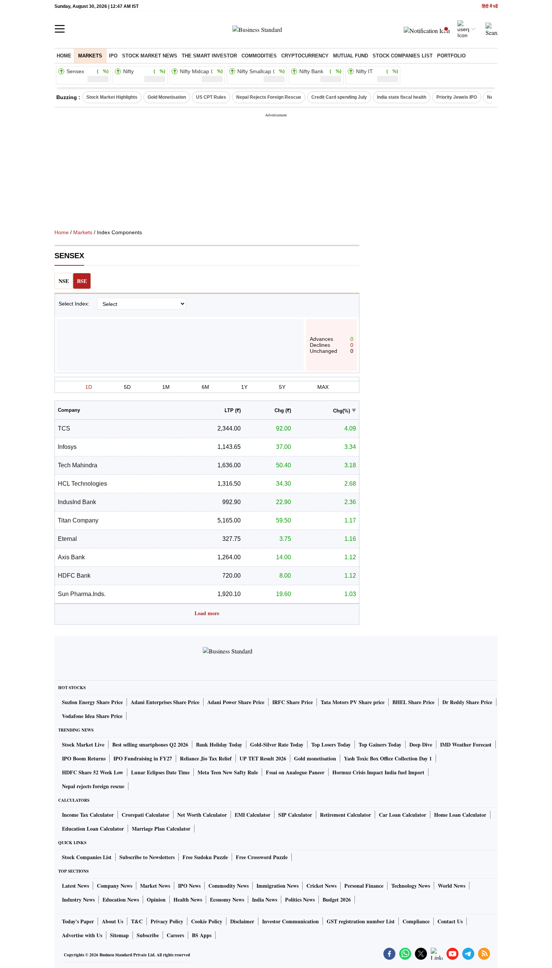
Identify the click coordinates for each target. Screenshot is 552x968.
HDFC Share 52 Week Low (92, 772)
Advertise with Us (82, 935)
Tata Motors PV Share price (353, 702)
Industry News (78, 899)
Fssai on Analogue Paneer (295, 772)
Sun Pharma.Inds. (82, 594)
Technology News (410, 886)
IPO (113, 56)
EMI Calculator (252, 815)
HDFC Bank (74, 575)
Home (64, 56)
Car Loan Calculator (402, 815)
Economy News (227, 899)
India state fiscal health (401, 97)
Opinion (156, 899)
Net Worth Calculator (202, 815)
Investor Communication (290, 921)
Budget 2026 (337, 899)
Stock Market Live (83, 744)
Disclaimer (242, 921)
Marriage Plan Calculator (161, 829)
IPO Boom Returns (84, 758)
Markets (90, 56)
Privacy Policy (167, 921)
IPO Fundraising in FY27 (142, 758)
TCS (64, 428)
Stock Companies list (403, 56)
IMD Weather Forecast (466, 744)
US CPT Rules (211, 97)
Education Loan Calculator (93, 829)
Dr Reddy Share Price (467, 702)
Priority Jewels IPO (456, 97)
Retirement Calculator (345, 815)
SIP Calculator (295, 815)
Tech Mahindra (77, 465)
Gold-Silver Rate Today (276, 744)
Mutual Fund (350, 56)
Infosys (67, 447)
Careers (175, 935)
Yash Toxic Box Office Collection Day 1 (388, 758)
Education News (121, 899)
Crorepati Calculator (145, 815)
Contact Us (450, 921)
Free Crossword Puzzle (262, 857)
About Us (112, 921)
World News (451, 886)
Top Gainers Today (380, 744)
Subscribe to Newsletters (147, 857)
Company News (114, 886)
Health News (187, 899)
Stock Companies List (87, 857)
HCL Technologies (82, 483)
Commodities (259, 56)
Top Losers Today (331, 744)
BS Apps (201, 935)
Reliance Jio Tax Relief (206, 758)
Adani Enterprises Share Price (165, 702)
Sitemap (119, 935)
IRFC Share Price (292, 702)
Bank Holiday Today (219, 744)
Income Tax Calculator (88, 815)
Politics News (300, 899)
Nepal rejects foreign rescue (93, 786)
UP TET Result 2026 (263, 758)
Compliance (416, 921)
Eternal (67, 539)
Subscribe (148, 935)
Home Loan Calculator (460, 815)
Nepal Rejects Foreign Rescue (268, 97)
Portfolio (451, 56)
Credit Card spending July (339, 97)
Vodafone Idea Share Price (92, 716)
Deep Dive (420, 744)
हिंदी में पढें (490, 6)
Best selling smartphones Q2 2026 (150, 744)
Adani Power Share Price (235, 702)
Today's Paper (78, 921)
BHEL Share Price (413, 702)
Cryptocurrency (305, 56)
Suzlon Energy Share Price (92, 702)
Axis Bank (71, 557)
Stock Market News (149, 56)
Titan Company (78, 520)
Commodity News (228, 886)
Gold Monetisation (167, 97)
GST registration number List (361, 921)
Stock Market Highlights (111, 97)
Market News (155, 886)
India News (264, 899)
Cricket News (321, 886)
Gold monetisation (315, 758)
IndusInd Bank (77, 502)
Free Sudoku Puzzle (205, 857)
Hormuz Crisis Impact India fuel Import (378, 772)
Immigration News (277, 886)
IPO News (189, 886)
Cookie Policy (206, 921)
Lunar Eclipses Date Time (160, 772)
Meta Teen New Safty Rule (228, 772)
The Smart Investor (209, 56)
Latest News (75, 886)
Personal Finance (363, 886)
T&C (137, 921)
